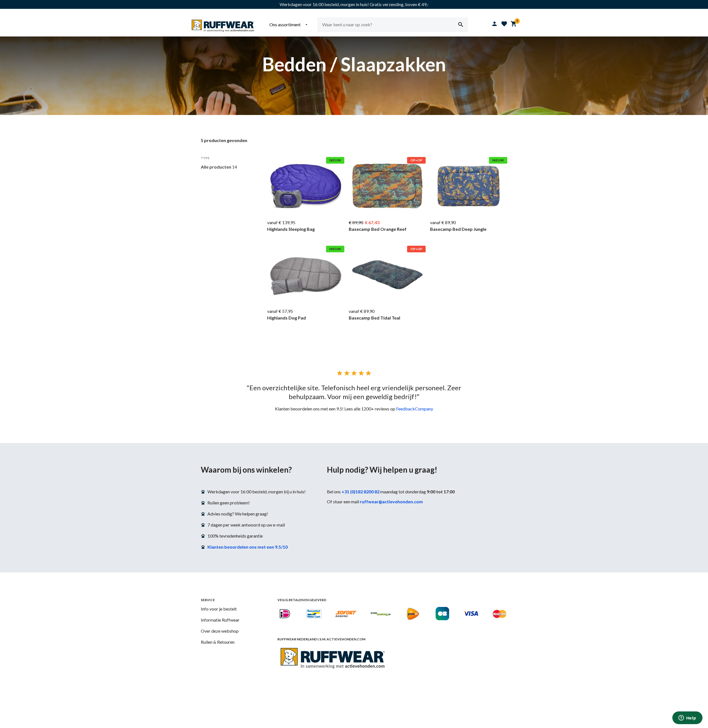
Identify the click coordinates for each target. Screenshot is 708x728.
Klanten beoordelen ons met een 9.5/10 (247, 546)
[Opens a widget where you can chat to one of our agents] (687, 718)
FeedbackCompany (414, 408)
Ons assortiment (289, 24)
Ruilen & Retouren (218, 642)
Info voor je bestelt (219, 608)
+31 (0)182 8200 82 (360, 491)
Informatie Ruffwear (220, 619)
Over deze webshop (220, 630)
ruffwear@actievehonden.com (391, 501)
